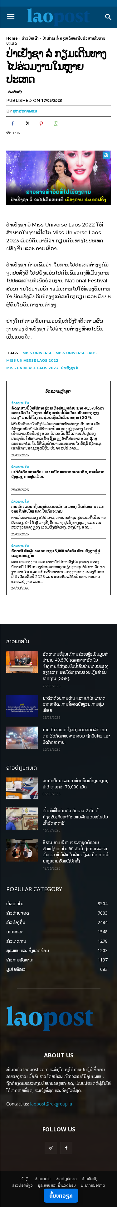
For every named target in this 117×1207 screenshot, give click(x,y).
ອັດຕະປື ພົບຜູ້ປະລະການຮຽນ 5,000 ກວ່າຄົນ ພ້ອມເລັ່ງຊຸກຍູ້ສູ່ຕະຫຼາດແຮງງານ (55, 553)
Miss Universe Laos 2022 (32, 360)
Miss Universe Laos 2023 (32, 368)
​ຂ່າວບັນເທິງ (30, 38)
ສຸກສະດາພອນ (25, 110)
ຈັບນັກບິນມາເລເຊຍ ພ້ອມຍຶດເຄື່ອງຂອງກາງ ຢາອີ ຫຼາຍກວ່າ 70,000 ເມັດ (76, 783)
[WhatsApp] (55, 123)
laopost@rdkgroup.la (51, 1104)
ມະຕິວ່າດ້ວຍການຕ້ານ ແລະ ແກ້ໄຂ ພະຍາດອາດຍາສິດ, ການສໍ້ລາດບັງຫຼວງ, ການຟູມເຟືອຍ (58, 474)
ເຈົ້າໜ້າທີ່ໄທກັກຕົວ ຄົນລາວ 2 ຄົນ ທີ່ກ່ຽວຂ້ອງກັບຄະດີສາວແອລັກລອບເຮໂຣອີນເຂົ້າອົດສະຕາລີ (75, 816)
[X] (27, 123)
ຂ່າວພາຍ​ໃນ (20, 403)
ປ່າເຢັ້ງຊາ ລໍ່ (69, 368)
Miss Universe (37, 353)
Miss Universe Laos (76, 353)
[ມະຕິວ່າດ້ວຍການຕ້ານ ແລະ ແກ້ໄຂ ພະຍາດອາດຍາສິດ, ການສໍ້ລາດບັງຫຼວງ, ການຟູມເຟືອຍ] (22, 706)
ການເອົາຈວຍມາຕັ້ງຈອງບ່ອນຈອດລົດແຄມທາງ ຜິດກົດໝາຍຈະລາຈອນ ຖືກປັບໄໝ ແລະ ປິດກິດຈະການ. (57, 509)
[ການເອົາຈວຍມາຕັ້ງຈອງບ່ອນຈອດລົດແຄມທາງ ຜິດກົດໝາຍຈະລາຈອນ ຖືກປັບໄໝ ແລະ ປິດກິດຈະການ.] (22, 737)
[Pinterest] (41, 123)
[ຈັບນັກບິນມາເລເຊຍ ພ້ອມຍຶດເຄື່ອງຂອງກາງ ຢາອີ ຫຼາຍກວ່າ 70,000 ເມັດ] (22, 788)
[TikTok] (51, 1148)
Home (12, 38)
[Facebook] (12, 123)
